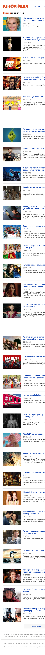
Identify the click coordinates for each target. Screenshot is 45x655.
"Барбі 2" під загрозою (33, 434)
